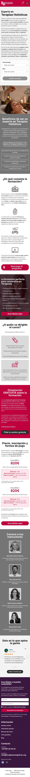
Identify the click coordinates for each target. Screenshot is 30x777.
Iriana (11, 649)
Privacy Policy (4, 716)
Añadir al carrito (15, 78)
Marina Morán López (15, 627)
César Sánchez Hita (15, 579)
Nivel (4, 68)
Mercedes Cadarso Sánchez (15, 556)
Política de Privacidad (19, 707)
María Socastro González (15, 603)
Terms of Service (15, 716)
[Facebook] (2, 762)
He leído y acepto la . (14, 707)
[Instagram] (6, 762)
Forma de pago (6, 62)
